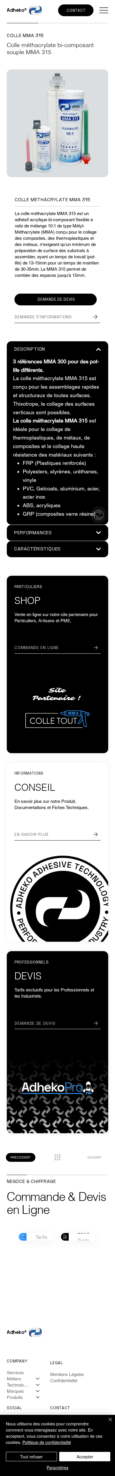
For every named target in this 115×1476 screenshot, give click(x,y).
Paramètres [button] (57, 1467)
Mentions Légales (67, 1374)
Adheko (15, 10)
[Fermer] (107, 1423)
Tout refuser (31, 1457)
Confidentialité (63, 1380)
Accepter (85, 1457)
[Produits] (38, 1397)
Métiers (14, 1378)
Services (15, 1372)
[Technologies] (38, 1385)
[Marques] (38, 1391)
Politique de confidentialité (46, 1442)
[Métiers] (38, 1379)
